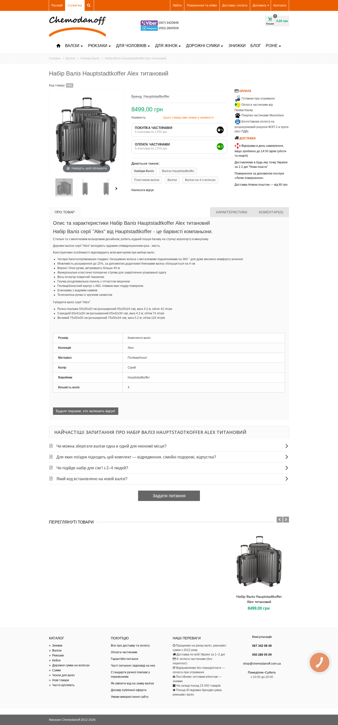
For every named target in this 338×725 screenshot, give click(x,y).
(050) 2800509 (169, 28)
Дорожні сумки (203, 46)
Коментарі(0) (271, 212)
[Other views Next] (117, 188)
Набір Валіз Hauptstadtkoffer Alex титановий (259, 599)
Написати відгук (142, 190)
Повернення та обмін (202, 5)
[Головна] (58, 45)
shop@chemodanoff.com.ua (262, 663)
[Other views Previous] (51, 188)
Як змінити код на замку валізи (132, 683)
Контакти (279, 5)
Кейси (55, 660)
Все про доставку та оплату (130, 645)
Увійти (177, 5)
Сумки (55, 670)
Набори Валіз (144, 171)
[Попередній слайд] (280, 520)
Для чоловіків (131, 46)
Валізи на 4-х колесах (200, 180)
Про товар (64, 212)
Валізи (72, 46)
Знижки (237, 46)
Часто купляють (61, 685)
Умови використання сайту (129, 697)
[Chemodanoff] (77, 26)
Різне (272, 46)
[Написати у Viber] (150, 23)
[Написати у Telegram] (150, 28)
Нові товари (59, 680)
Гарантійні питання (124, 659)
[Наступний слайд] (286, 520)
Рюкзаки (97, 46)
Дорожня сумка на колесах (69, 665)
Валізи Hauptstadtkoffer (178, 171)
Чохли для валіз (62, 675)
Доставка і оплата (234, 5)
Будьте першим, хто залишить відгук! (85, 411)
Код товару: (57, 85)
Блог (255, 46)
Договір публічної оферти (128, 690)
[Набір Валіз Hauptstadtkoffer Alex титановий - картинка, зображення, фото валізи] (64, 187)
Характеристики (231, 212)
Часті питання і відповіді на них (133, 665)
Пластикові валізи (146, 180)
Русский (57, 5)
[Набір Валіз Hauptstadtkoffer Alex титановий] (259, 561)
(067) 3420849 (169, 23)
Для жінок (166, 46)
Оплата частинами (124, 652)
